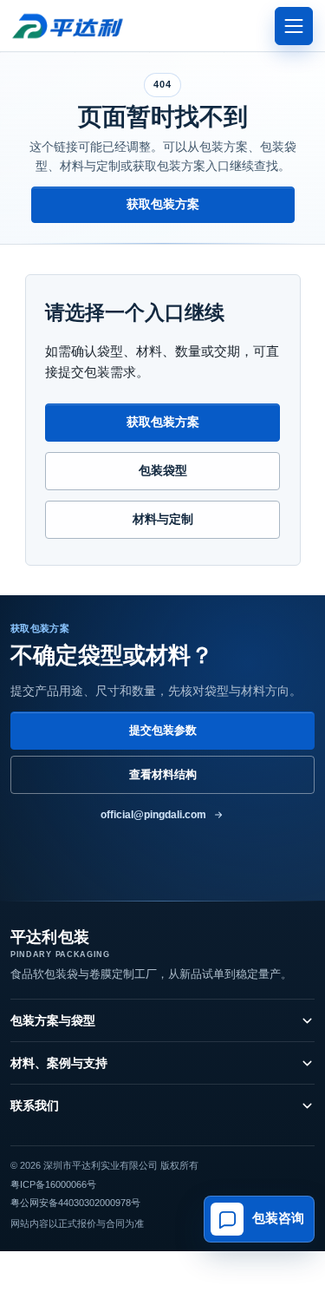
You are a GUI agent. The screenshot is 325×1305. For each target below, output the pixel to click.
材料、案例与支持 (58, 1063)
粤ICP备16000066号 (53, 1184)
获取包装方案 (163, 204)
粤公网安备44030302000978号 (75, 1202)
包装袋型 (163, 470)
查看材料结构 (163, 774)
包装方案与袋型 (52, 1020)
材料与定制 (163, 519)
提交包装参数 (163, 730)
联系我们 (34, 1105)
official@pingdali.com (153, 815)
